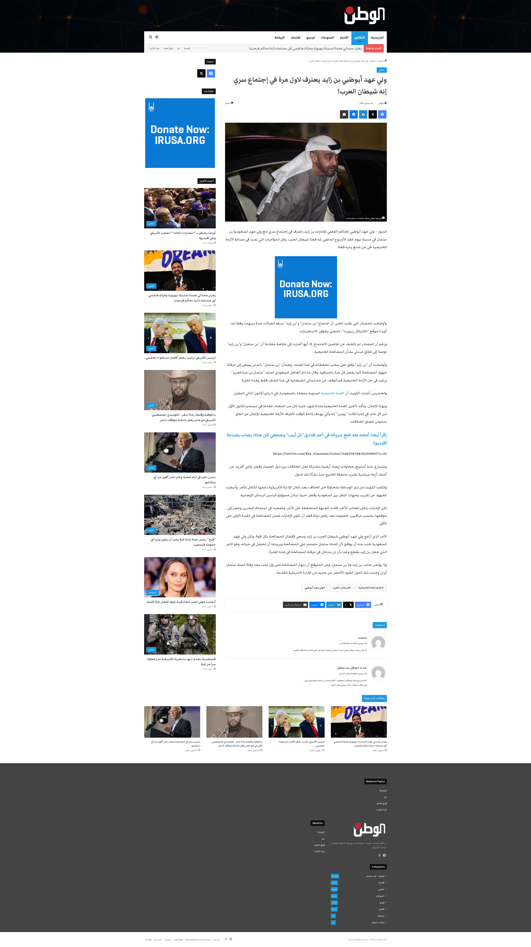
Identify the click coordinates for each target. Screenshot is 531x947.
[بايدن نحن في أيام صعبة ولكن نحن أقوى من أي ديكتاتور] (172, 722)
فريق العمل (168, 48)
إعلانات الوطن (377, 922)
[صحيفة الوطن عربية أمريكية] (364, 15)
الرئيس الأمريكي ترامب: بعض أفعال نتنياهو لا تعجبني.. (325, 48)
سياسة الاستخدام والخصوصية (198, 939)
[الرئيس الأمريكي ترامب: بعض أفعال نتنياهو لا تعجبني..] (297, 722)
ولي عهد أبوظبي (314, 588)
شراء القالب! (154, 48)
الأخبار (344, 37)
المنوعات (327, 37)
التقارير (359, 37)
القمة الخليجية (332, 393)
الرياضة (279, 37)
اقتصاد (296, 37)
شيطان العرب (341, 588)
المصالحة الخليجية (370, 588)
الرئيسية (377, 37)
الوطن (381, 103)
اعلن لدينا (158, 939)
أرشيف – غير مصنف (375, 876)
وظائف (148, 939)
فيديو (310, 37)
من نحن (216, 939)
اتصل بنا (167, 939)
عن (178, 48)
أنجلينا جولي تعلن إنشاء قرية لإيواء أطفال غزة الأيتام (181, 602)
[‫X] (379, 855)
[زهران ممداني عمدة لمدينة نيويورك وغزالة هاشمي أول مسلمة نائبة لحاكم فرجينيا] (359, 722)
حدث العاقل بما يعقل (352, 668)
